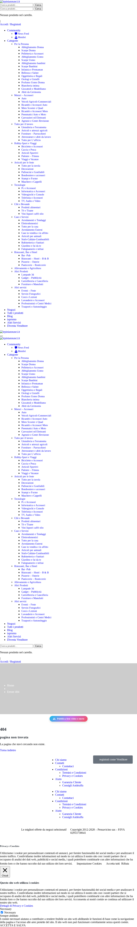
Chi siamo (61, 759)
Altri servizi (20, 287)
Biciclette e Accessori (32, 146)
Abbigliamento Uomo (32, 57)
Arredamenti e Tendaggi (33, 220)
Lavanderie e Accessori (33, 300)
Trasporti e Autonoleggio (34, 306)
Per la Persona (21, 44)
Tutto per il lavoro (23, 124)
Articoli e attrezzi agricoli (34, 130)
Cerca (38, 5)
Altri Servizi (14, 322)
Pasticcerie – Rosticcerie (33, 265)
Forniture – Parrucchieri (33, 133)
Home (10, 685)
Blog (10, 316)
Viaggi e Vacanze (30, 159)
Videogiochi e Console (32, 194)
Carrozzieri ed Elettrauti (33, 117)
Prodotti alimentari (30, 207)
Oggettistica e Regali (31, 76)
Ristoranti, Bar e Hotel (25, 252)
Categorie (12, 40)
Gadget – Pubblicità (31, 278)
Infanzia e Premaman (32, 69)
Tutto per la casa (29, 226)
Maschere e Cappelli (31, 181)
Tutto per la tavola (30, 165)
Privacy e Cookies (72, 775)
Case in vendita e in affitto (34, 233)
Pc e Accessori (28, 188)
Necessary (10, 912)
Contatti (59, 763)
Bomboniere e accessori (33, 175)
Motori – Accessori (23, 95)
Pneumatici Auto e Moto (33, 114)
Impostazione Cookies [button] (89, 863)
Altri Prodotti (21, 271)
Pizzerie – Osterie (30, 262)
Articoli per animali (31, 236)
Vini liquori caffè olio (32, 213)
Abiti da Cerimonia (31, 92)
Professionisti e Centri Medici (36, 303)
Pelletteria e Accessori (32, 53)
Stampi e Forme (29, 178)
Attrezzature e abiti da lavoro (36, 137)
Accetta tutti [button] (113, 863)
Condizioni (61, 769)
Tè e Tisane (27, 210)
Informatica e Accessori (33, 191)
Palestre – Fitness (30, 156)
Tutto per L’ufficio (31, 140)
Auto (23, 98)
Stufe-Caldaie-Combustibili (35, 239)
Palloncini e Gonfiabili (32, 172)
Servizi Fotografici (30, 294)
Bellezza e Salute (30, 73)
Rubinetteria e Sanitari (32, 242)
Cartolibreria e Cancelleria (34, 281)
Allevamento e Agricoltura (27, 268)
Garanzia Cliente (71, 782)
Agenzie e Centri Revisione (35, 121)
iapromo (11, 319)
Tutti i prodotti (15, 312)
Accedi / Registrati (10, 24)
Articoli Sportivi (29, 153)
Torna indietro (8, 750)
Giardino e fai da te (31, 246)
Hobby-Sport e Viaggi (25, 143)
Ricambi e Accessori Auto (34, 105)
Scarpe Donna (28, 50)
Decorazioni (27, 169)
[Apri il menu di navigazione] (1, 336)
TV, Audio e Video (30, 201)
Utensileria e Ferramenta (33, 127)
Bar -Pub (26, 255)
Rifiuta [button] (125, 863)
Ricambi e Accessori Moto (34, 111)
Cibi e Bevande (22, 204)
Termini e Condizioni (74, 772)
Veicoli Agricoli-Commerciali (36, 101)
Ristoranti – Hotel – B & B (35, 258)
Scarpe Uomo (28, 60)
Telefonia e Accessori (32, 197)
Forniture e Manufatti (32, 284)
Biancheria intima (30, 85)
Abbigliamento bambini (33, 63)
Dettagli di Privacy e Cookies (16, 905)
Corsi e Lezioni (29, 297)
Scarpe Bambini (29, 66)
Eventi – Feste (28, 290)
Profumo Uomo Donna (33, 82)
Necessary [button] (6, 908)
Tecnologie (19, 185)
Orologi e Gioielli (30, 79)
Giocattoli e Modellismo (33, 89)
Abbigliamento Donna (32, 47)
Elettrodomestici (29, 223)
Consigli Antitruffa (72, 785)
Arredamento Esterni (31, 230)
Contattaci (68, 766)
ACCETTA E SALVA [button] (13, 925)
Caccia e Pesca (28, 149)
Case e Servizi (21, 217)
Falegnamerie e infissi (32, 249)
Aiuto (58, 779)
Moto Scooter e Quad (32, 108)
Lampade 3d (27, 274)
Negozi (11, 309)
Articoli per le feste (24, 162)
